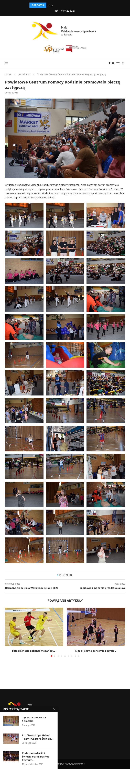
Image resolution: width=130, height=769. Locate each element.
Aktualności (24, 74)
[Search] (123, 63)
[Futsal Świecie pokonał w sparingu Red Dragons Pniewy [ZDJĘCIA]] (34, 627)
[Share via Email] (71, 575)
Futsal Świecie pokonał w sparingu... (34, 650)
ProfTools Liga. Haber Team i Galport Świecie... (37, 737)
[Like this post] (60, 575)
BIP (56, 11)
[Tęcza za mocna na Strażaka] (11, 721)
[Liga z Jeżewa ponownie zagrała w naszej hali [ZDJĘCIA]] (96, 627)
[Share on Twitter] (67, 575)
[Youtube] (113, 63)
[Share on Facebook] (63, 575)
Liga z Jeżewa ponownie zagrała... (95, 650)
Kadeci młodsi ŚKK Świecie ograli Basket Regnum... (35, 756)
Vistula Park (68, 11)
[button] (49, 5)
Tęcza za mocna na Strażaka (34, 719)
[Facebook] (109, 63)
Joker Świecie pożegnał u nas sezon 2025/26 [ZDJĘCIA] (59, 5)
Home (8, 74)
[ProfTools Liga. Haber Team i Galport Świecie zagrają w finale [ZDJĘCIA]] (11, 739)
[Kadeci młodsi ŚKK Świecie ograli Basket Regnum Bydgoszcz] (11, 756)
